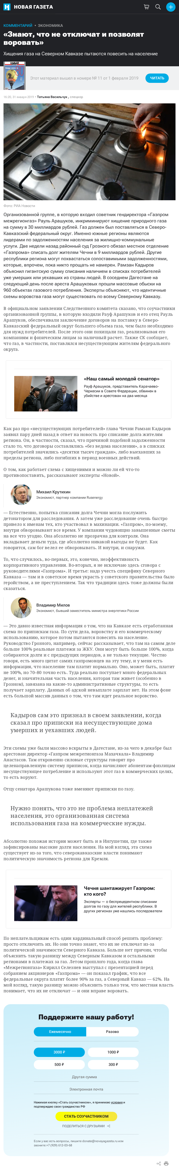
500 (58, 1064)
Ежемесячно (60, 1031)
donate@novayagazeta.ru (99, 1141)
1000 (111, 1052)
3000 (58, 1052)
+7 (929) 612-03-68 (59, 1145)
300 (112, 1064)
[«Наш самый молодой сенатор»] (88, 389)
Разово (112, 1031)
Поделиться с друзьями (83, 1126)
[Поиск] (158, 7)
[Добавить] (171, 7)
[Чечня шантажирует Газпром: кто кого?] (88, 899)
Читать (157, 78)
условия (117, 1102)
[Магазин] (146, 7)
